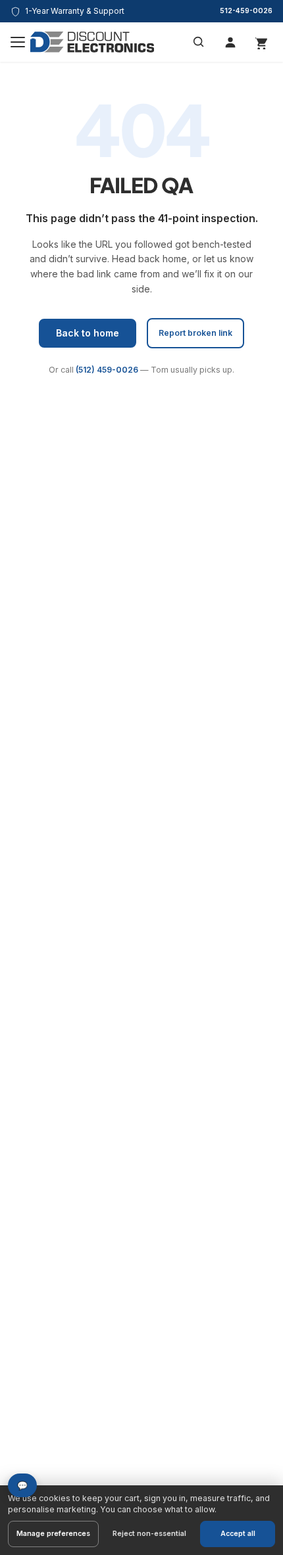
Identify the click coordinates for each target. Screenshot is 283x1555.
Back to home (87, 332)
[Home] (92, 42)
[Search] (198, 42)
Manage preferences (53, 1533)
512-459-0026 (246, 11)
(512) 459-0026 (107, 370)
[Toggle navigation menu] (18, 42)
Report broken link (195, 333)
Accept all (237, 1533)
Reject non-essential (149, 1533)
